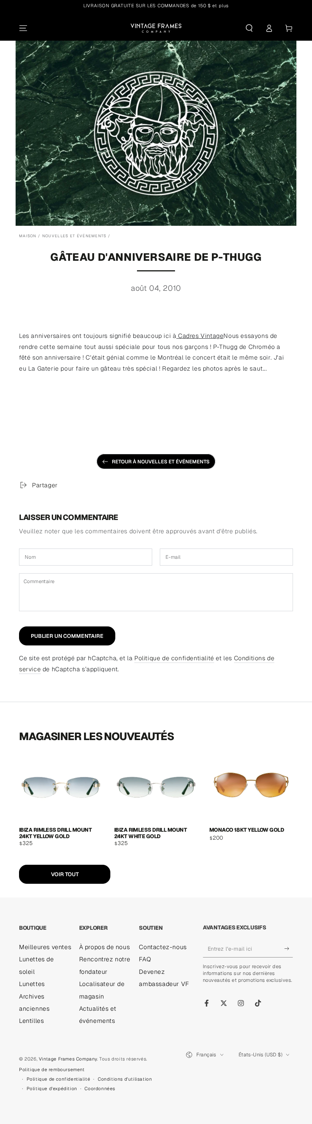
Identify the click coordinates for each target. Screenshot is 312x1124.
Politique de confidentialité (174, 658)
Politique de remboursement (52, 1070)
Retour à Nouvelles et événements (161, 461)
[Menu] (23, 28)
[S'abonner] (288, 948)
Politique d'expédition (52, 1089)
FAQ (145, 959)
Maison (28, 235)
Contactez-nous (162, 947)
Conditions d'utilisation (125, 1079)
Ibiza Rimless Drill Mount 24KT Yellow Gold (55, 833)
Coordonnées (99, 1089)
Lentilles (31, 1021)
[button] (249, 28)
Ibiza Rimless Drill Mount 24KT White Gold (150, 833)
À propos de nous (104, 947)
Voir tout (65, 874)
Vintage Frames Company (68, 1059)
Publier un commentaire (67, 636)
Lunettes (32, 984)
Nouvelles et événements (74, 235)
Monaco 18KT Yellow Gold (246, 830)
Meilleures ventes (45, 947)
